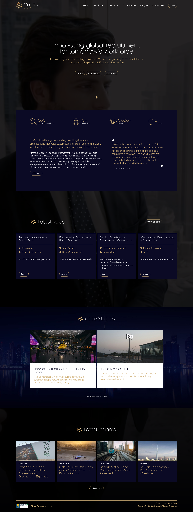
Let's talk (36, 173)
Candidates (99, 5)
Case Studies (129, 5)
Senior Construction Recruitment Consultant (116, 239)
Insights (144, 5)
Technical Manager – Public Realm (33, 239)
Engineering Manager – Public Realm (75, 239)
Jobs (172, 5)
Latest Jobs (111, 73)
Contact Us (158, 5)
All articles (97, 488)
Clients (85, 5)
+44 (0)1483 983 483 (46, 506)
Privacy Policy (161, 503)
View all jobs (153, 222)
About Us (113, 5)
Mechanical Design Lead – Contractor (157, 239)
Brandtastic (173, 506)
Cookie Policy (172, 503)
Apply (24, 274)
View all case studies (96, 396)
